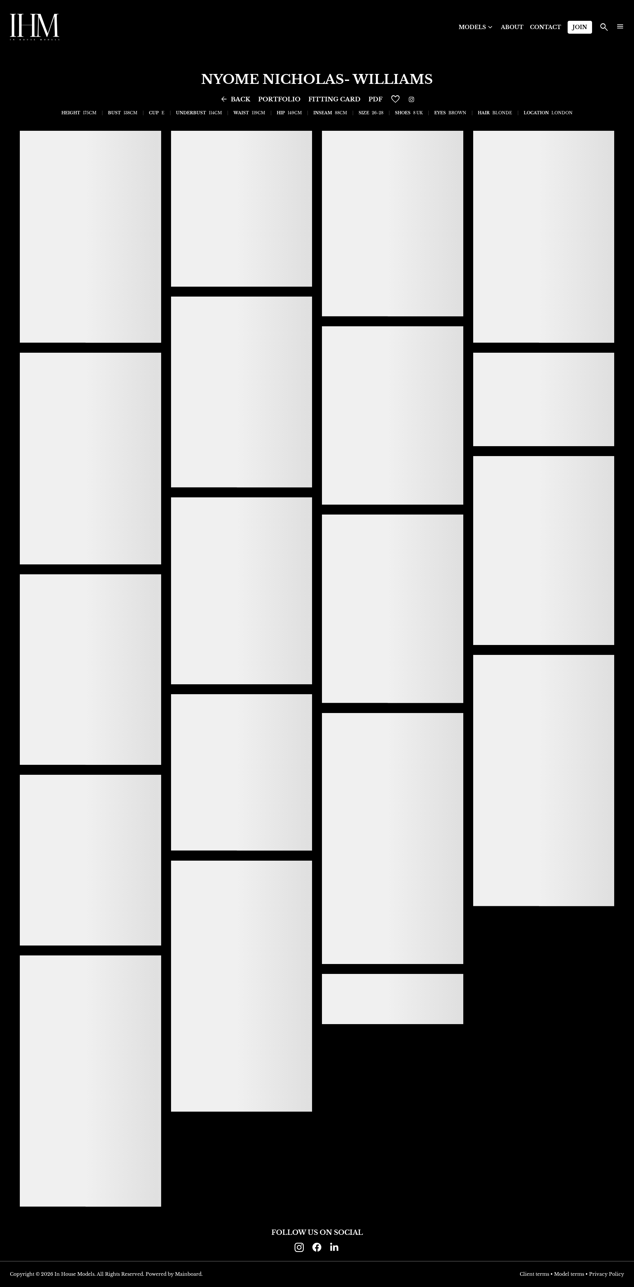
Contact (545, 27)
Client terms (534, 1274)
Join (580, 27)
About (512, 27)
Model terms (569, 1274)
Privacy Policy (606, 1274)
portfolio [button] (279, 99)
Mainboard (188, 1274)
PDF (375, 99)
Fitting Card (334, 99)
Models (476, 27)
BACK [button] (235, 99)
